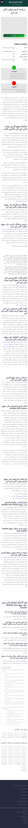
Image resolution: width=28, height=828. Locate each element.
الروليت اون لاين (23, 788)
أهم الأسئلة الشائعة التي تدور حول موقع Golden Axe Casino (14, 708)
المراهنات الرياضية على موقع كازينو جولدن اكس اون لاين (15, 696)
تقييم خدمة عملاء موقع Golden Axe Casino (14, 701)
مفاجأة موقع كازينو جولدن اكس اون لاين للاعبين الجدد (14, 670)
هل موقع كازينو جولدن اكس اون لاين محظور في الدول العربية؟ (16, 711)
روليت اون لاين (10, 346)
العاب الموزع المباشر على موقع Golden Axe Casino (14, 692)
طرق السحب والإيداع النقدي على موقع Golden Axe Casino (14, 699)
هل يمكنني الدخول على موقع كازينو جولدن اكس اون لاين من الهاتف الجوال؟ (16, 714)
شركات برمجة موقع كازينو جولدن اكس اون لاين (15, 690)
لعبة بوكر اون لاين (23, 804)
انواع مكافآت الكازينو (22, 801)
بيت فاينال (18, 496)
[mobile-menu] (2, 2)
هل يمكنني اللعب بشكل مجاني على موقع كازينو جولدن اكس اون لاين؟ (15, 723)
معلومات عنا (24, 820)
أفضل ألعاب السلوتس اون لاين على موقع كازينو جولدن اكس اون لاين (14, 684)
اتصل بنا (25, 822)
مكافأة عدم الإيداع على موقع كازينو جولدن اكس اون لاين (15, 674)
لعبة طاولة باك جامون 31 (21, 812)
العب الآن (14, 35)
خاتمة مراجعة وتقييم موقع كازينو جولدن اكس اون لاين (16, 704)
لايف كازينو (25, 810)
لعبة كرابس (24, 814)
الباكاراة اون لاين (23, 795)
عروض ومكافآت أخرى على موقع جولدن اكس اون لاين (15, 677)
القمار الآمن (24, 818)
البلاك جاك (24, 791)
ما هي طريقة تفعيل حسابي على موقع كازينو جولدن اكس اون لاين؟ (16, 720)
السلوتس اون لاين (23, 798)
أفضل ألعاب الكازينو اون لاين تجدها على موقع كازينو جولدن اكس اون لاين (14, 680)
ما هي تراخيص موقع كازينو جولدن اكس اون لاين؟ (16, 717)
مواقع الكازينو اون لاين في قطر (20, 785)
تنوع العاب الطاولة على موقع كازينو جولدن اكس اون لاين (15, 687)
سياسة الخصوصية (23, 816)
